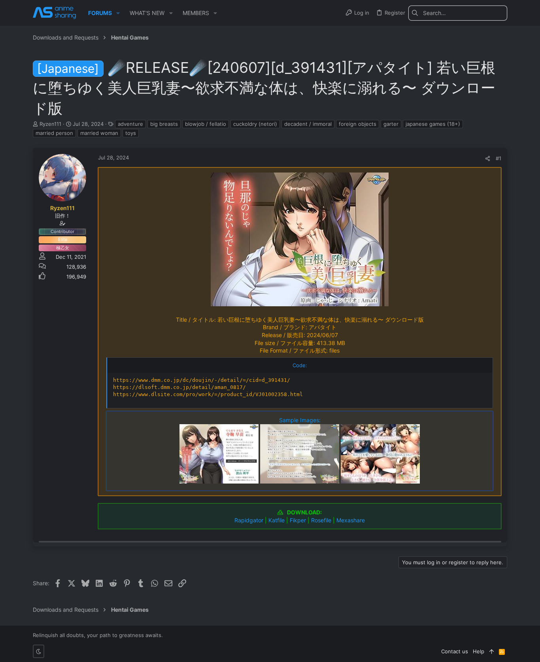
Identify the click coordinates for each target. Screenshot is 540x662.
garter (390, 124)
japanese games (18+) (433, 124)
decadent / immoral (308, 124)
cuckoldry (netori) (255, 124)
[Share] (487, 158)
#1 (498, 158)
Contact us (454, 651)
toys (130, 133)
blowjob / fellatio (205, 124)
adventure (130, 124)
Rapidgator (248, 520)
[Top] (492, 651)
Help (478, 651)
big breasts (164, 124)
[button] (118, 13)
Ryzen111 (50, 124)
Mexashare (350, 520)
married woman (99, 133)
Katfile (276, 520)
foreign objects (357, 124)
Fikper (298, 520)
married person (54, 133)
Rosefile (321, 520)
